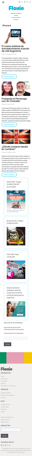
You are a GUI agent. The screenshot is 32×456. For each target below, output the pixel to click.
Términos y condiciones (8, 386)
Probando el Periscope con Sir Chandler (14, 100)
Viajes (3, 412)
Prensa (16, 15)
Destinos (4, 409)
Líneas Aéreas (5, 404)
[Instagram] (27, 2)
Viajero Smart (5, 419)
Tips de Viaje (5, 407)
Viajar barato (5, 422)
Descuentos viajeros (16, 13)
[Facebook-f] (22, 2)
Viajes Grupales (6, 393)
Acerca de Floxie (16, 17)
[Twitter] (25, 2)
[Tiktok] (30, 2)
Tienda (3, 397)
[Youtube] (20, 2)
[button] (3, 2)
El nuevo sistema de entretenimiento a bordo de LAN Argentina (15, 48)
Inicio (2, 376)
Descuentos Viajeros (7, 395)
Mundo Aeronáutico (7, 417)
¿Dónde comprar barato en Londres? (15, 148)
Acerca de (4, 379)
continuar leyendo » (9, 76)
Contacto (16, 19)
